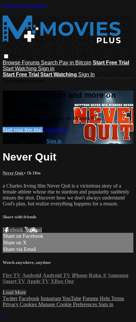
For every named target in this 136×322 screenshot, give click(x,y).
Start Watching (20, 68)
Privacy (11, 304)
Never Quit (13, 172)
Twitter (10, 298)
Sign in (46, 68)
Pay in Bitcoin (75, 62)
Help (105, 298)
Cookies (29, 304)
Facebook (13, 230)
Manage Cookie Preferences (68, 304)
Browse (12, 62)
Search (50, 62)
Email (36, 230)
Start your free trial (23, 129)
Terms (117, 298)
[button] (6, 56)
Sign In (86, 74)
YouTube (71, 298)
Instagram (51, 298)
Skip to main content (24, 5)
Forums (31, 62)
